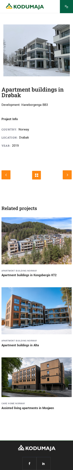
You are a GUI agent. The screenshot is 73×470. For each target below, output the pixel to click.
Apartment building (14, 270)
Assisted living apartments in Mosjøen (27, 408)
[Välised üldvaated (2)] (36, 50)
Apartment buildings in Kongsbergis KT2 (29, 275)
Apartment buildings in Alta (20, 345)
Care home (8, 403)
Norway (32, 270)
